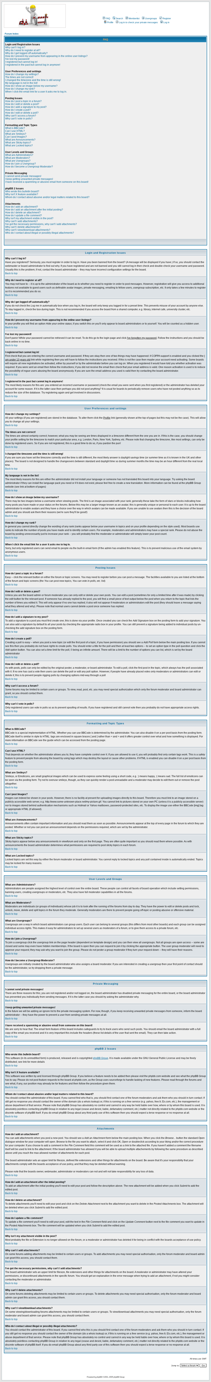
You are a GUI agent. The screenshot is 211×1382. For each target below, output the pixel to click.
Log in (166, 22)
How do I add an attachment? (21, 206)
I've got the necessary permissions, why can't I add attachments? (41, 224)
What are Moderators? (17, 157)
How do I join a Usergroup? (20, 163)
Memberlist (134, 18)
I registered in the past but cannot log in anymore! (32, 64)
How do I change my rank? (20, 88)
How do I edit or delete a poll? (22, 112)
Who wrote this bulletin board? (22, 191)
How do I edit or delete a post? (22, 104)
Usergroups (151, 18)
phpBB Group (100, 1058)
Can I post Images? (16, 136)
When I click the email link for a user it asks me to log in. (36, 91)
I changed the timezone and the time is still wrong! (33, 80)
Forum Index (12, 33)
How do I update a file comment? (23, 215)
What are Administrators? (19, 155)
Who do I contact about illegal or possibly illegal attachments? (39, 232)
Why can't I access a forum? (20, 115)
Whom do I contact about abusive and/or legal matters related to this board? (47, 197)
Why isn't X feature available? (21, 194)
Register (167, 18)
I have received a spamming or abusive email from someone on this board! (46, 181)
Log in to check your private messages (138, 22)
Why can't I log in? (15, 47)
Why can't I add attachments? (21, 221)
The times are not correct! (19, 77)
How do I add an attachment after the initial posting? (34, 209)
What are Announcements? (20, 139)
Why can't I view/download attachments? (27, 229)
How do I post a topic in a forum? (23, 101)
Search (119, 18)
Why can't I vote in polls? (19, 118)
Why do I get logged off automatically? (26, 53)
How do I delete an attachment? (23, 212)
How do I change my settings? (22, 74)
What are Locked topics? (19, 145)
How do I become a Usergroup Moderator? (29, 166)
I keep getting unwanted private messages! (29, 179)
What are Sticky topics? (18, 142)
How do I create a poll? (18, 109)
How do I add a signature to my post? (26, 107)
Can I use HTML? (15, 131)
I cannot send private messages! (23, 176)
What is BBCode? (15, 128)
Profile (110, 22)
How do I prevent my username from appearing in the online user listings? (46, 56)
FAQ (108, 18)
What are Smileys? (15, 133)
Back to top (11, 273)
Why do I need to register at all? (22, 50)
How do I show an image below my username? (31, 85)
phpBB (99, 1377)
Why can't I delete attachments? (22, 227)
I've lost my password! (17, 59)
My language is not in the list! (21, 83)
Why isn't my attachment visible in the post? (29, 218)
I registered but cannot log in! (21, 61)
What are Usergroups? (17, 160)
